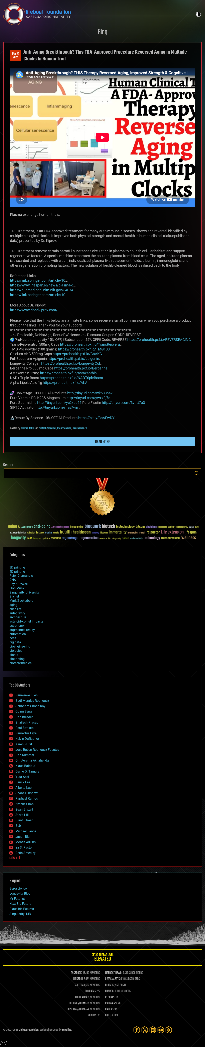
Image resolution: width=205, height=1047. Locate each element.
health (66, 532)
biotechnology (125, 527)
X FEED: (79, 985)
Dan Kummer (24, 755)
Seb (18, 826)
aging (12, 526)
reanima (56, 538)
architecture (17, 617)
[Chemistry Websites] (102, 497)
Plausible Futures (21, 909)
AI (19, 527)
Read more (102, 441)
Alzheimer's (27, 527)
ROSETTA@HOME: (76, 1009)
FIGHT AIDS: (81, 997)
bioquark (92, 526)
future (40, 533)
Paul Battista (24, 728)
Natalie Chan (24, 804)
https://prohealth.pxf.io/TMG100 (84, 349)
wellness (188, 538)
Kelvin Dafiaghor (27, 739)
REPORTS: (110, 997)
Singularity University (24, 592)
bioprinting (17, 659)
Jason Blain (23, 837)
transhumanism (170, 538)
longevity (18, 538)
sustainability (136, 538)
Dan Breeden (24, 717)
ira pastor (153, 532)
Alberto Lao (23, 788)
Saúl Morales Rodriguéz (32, 701)
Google (56, 533)
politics (46, 538)
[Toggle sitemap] (190, 14)
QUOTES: (109, 1015)
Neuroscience (37, 539)
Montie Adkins (28, 428)
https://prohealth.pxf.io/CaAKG (77, 354)
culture (191, 527)
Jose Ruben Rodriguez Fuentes (37, 750)
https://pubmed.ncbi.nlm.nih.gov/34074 (41, 290)
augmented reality (22, 630)
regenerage (70, 538)
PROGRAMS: (111, 1003)
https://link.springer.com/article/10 (37, 280)
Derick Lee (22, 782)
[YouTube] (161, 1029)
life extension (64, 428)
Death (197, 527)
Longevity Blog (19, 893)
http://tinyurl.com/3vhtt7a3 (123, 402)
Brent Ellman (24, 820)
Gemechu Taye (25, 733)
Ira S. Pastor (24, 847)
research (103, 538)
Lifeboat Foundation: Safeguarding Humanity (92, 14)
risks (109, 538)
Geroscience (18, 888)
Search (196, 473)
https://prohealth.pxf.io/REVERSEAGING (159, 339)
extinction (31, 533)
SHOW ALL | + (15, 858)
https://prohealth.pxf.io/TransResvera (90, 344)
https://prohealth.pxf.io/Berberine (81, 368)
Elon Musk (16, 588)
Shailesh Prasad (26, 722)
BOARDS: (109, 991)
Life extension (172, 532)
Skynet (14, 596)
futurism (48, 533)
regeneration (88, 538)
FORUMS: (92, 1015)
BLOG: (108, 985)
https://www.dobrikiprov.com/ (33, 310)
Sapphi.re (66, 1030)
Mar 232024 (15, 55)
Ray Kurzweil (18, 584)
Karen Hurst (23, 744)
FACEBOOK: (76, 973)
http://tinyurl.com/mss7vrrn (57, 407)
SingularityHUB (20, 914)
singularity (116, 538)
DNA (12, 580)
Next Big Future (20, 904)
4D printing (17, 572)
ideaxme (104, 533)
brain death (162, 527)
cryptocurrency (182, 527)
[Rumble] (169, 1029)
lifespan (191, 532)
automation (17, 634)
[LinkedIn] (153, 1029)
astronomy (17, 626)
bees (12, 638)
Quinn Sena (23, 711)
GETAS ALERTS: (113, 979)
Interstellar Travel (136, 533)
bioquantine (76, 527)
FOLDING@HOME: (78, 1003)
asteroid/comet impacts (26, 621)
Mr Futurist (17, 899)
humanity (95, 533)
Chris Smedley (25, 853)
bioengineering (19, 646)
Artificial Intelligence (60, 527)
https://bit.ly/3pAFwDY (96, 418)
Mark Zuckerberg (21, 601)
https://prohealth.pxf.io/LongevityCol (70, 363)
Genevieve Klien (26, 695)
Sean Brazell (24, 809)
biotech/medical (47, 428)
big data (15, 642)
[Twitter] (145, 1029)
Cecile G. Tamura (27, 771)
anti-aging (42, 526)
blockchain (151, 527)
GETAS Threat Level (102, 957)
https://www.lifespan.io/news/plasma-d (41, 285)
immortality (118, 532)
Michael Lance (25, 831)
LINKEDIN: (78, 979)
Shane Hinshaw (26, 793)
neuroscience (80, 428)
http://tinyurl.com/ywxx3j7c (88, 398)
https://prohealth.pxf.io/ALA (65, 382)
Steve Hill (22, 815)
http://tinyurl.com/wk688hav (89, 393)
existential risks (18, 533)
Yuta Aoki (22, 777)
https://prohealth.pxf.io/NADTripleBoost (71, 378)
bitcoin (140, 527)
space (125, 538)
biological (16, 651)
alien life (15, 609)
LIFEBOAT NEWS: (113, 973)
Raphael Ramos (26, 798)
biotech (108, 526)
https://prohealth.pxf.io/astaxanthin (68, 373)
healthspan (82, 532)
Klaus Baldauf (25, 766)
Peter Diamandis (21, 576)
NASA (29, 538)
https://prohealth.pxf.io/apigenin (73, 358)
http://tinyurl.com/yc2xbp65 (59, 402)
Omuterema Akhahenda (32, 760)
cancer (171, 527)
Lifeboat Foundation (28, 1030)
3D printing (17, 567)
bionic (13, 655)
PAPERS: (109, 1009)
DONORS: (89, 991)
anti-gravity (17, 613)
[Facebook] (137, 1029)
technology (152, 538)
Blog (102, 32)
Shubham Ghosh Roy (30, 706)
